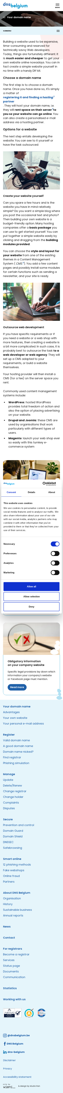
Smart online (12, 859)
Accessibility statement (17, 1077)
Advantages (11, 712)
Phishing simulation (16, 763)
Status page (11, 966)
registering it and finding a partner (28, 99)
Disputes (9, 808)
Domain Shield (12, 836)
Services (9, 960)
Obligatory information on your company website (26, 663)
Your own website (15, 718)
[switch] (55, 553)
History (8, 904)
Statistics (10, 988)
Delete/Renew (12, 785)
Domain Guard (13, 831)
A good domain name (18, 746)
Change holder (13, 797)
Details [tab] (31, 492)
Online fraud (11, 876)
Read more (17, 687)
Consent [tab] (11, 492)
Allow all (31, 586)
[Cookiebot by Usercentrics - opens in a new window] (46, 484)
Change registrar (14, 791)
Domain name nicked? (18, 752)
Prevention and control (18, 825)
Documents (11, 971)
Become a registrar (16, 954)
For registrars (12, 949)
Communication (14, 977)
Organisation (12, 898)
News (7, 926)
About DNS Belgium (16, 893)
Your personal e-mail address (23, 723)
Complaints (11, 802)
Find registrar (12, 757)
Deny (31, 606)
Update (8, 780)
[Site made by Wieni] (10, 1085)
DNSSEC (8, 842)
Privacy (7, 1068)
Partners (9, 882)
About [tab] (51, 492)
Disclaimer (9, 1060)
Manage (9, 774)
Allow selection (31, 596)
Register (9, 735)
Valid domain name (16, 740)
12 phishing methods (17, 864)
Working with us (14, 999)
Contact (9, 938)
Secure (8, 819)
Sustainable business (17, 910)
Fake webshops (13, 870)
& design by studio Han (29, 1086)
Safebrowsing (12, 848)
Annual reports (13, 915)
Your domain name (16, 706)
